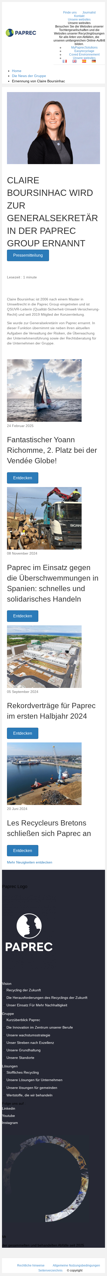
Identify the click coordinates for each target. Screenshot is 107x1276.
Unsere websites (79, 19)
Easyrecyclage (84, 51)
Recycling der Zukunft (23, 990)
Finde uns (70, 12)
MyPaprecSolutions (84, 47)
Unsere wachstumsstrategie (28, 1035)
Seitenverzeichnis (50, 1270)
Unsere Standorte (20, 1058)
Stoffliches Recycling (22, 1072)
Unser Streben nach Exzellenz (30, 1043)
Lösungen (10, 1066)
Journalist (89, 12)
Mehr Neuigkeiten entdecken (29, 862)
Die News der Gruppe (29, 76)
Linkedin (8, 1108)
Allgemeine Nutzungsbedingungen (76, 1265)
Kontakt (79, 16)
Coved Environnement (84, 54)
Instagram (10, 1123)
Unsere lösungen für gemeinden (31, 1088)
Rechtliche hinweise (31, 1265)
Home (16, 71)
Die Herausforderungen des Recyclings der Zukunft (46, 998)
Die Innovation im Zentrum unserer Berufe (39, 1027)
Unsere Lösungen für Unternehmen (34, 1080)
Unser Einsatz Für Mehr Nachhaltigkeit (36, 1005)
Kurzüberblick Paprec (23, 1020)
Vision (6, 984)
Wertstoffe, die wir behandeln (29, 1095)
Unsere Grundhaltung (23, 1050)
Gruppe (8, 1014)
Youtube (8, 1116)
